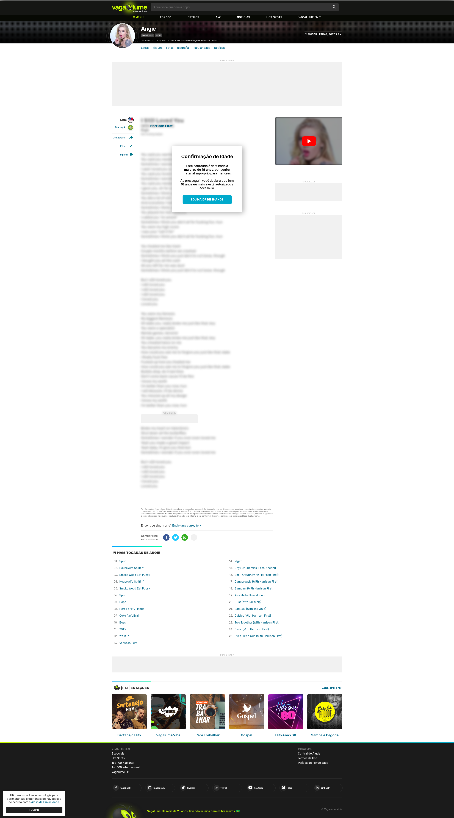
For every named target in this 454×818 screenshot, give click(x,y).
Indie (158, 35)
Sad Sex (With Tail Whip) (250, 609)
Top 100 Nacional (123, 762)
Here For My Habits (131, 609)
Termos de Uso (307, 758)
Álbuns (157, 47)
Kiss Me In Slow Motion (250, 595)
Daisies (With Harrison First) (253, 615)
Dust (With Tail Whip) (248, 602)
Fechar (34, 810)
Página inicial (148, 41)
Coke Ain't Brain (129, 615)
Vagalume (129, 7)
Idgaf (238, 561)
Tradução (120, 127)
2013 (122, 629)
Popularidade (201, 47)
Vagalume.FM (308, 17)
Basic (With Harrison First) (252, 629)
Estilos (193, 17)
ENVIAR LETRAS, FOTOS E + (324, 34)
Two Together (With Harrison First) (257, 622)
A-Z (218, 17)
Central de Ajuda (309, 753)
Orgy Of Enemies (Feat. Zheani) (255, 568)
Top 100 (165, 17)
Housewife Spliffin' (131, 568)
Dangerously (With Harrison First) (256, 581)
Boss (122, 622)
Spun (122, 561)
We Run (124, 636)
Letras (145, 47)
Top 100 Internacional (126, 767)
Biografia (183, 47)
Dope (122, 602)
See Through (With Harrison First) (256, 575)
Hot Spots (274, 17)
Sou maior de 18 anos (207, 199)
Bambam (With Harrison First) (254, 588)
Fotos (169, 47)
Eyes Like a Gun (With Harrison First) (258, 636)
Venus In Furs (128, 643)
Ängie (148, 28)
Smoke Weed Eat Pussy (134, 575)
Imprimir (124, 154)
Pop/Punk (147, 35)
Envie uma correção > (186, 525)
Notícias (243, 17)
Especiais (118, 753)
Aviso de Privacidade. (45, 802)
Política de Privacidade (313, 762)
